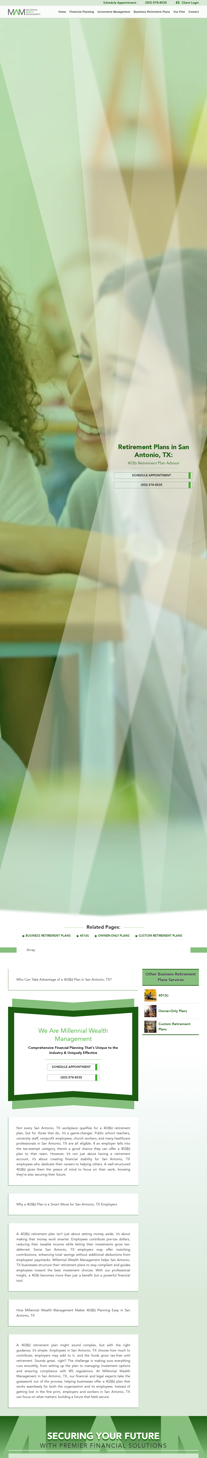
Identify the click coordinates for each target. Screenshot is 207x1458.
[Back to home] (24, 12)
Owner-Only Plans (114, 936)
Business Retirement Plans (48, 936)
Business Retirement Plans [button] (152, 12)
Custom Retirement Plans (160, 936)
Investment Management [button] (113, 12)
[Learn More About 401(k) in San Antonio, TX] (170, 995)
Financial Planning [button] (82, 12)
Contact (193, 12)
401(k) (84, 936)
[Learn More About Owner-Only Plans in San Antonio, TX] (170, 1011)
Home (62, 12)
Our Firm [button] (179, 12)
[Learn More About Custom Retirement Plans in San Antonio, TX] (170, 1026)
